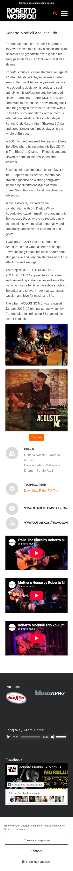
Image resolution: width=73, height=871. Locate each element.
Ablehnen (36, 851)
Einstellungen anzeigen (36, 861)
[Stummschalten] (53, 737)
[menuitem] (53, 13)
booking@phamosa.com (41, 3)
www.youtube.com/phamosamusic (48, 522)
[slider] (62, 737)
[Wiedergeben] (9, 737)
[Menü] (62, 13)
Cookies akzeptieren (37, 840)
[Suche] (53, 13)
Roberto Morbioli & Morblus (40, 767)
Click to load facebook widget (27, 784)
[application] (36, 737)
